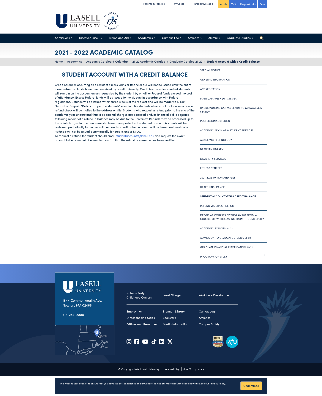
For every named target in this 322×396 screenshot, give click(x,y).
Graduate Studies (239, 38)
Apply (223, 4)
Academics (145, 38)
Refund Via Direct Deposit (218, 206)
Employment (135, 311)
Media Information (175, 324)
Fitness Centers (211, 168)
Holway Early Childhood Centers (139, 295)
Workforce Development (215, 295)
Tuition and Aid (118, 38)
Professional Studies (215, 121)
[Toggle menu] (71, 38)
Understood (251, 386)
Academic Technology (216, 140)
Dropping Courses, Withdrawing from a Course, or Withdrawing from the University (232, 217)
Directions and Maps (141, 318)
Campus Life (170, 38)
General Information (215, 79)
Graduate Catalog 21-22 (186, 61)
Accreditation (210, 89)
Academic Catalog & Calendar (107, 61)
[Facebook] (136, 341)
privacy (199, 369)
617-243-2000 (73, 314)
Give (262, 4)
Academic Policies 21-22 (216, 228)
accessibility (172, 369)
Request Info (247, 4)
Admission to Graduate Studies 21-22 (225, 237)
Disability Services (213, 158)
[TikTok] (153, 341)
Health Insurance (212, 187)
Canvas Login (208, 311)
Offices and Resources (142, 324)
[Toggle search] (261, 38)
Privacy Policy (217, 383)
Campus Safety (209, 324)
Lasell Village (172, 295)
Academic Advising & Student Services (226, 130)
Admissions (62, 38)
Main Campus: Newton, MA (218, 98)
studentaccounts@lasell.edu (135, 136)
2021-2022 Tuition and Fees (217, 177)
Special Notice (210, 70)
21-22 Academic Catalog (149, 61)
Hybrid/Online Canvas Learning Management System (232, 109)
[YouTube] (145, 341)
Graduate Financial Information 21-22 (226, 247)
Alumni (213, 38)
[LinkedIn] (161, 341)
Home (59, 61)
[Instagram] (129, 341)
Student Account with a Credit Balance (233, 61)
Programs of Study (214, 256)
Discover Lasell (89, 38)
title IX (187, 369)
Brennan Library (211, 149)
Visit (233, 4)
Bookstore (169, 318)
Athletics (193, 38)
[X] (170, 341)
